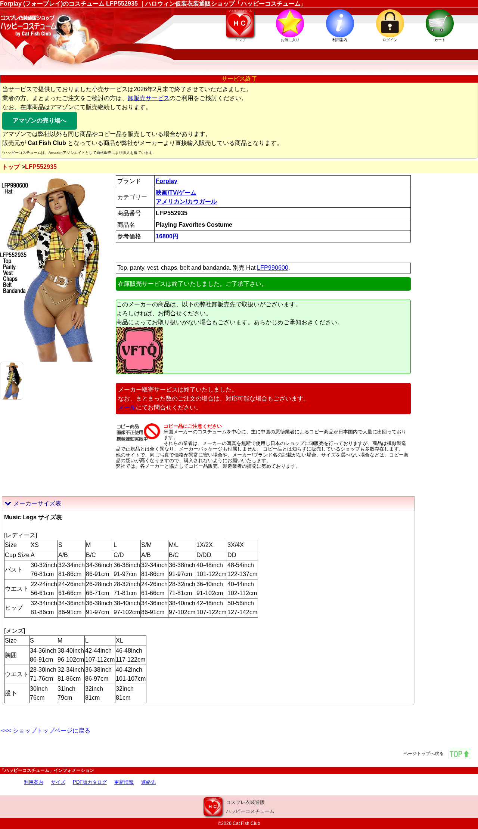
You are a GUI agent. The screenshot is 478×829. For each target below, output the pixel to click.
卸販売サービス (149, 98)
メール (127, 407)
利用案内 (33, 782)
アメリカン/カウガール (186, 201)
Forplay (166, 181)
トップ (11, 167)
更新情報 (124, 782)
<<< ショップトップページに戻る (45, 730)
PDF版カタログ (90, 782)
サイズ (58, 782)
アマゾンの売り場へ (39, 120)
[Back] (11, 380)
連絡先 (148, 782)
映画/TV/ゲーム (176, 192)
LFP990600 (272, 268)
